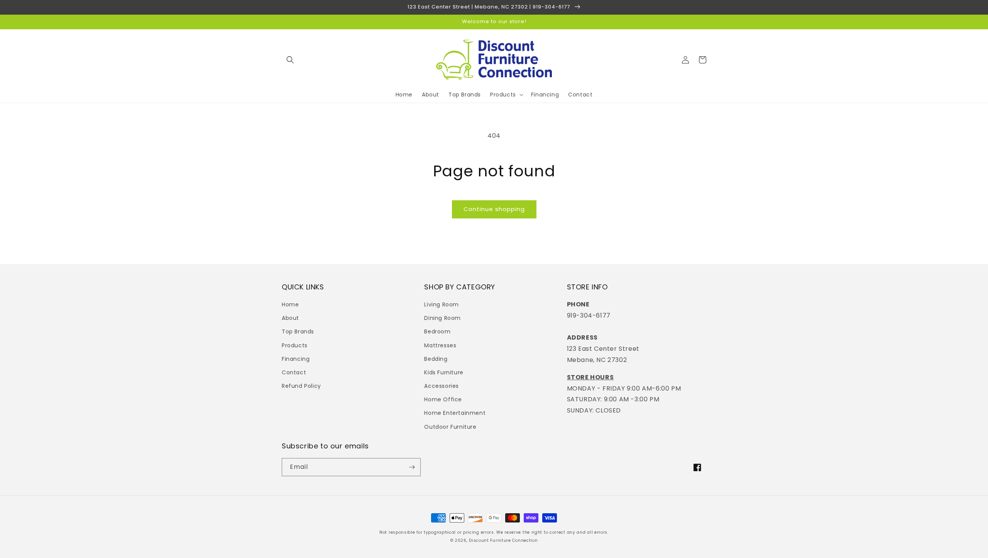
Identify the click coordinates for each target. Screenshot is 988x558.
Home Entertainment (455, 413)
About (290, 318)
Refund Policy (301, 386)
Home (290, 304)
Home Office (443, 399)
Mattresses (440, 345)
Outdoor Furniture (450, 427)
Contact (294, 372)
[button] (290, 59)
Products (295, 345)
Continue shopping (494, 209)
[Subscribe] (411, 467)
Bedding (435, 359)
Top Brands (298, 331)
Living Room (441, 304)
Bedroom (437, 331)
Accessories (441, 386)
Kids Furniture (443, 372)
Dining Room (442, 318)
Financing (296, 359)
